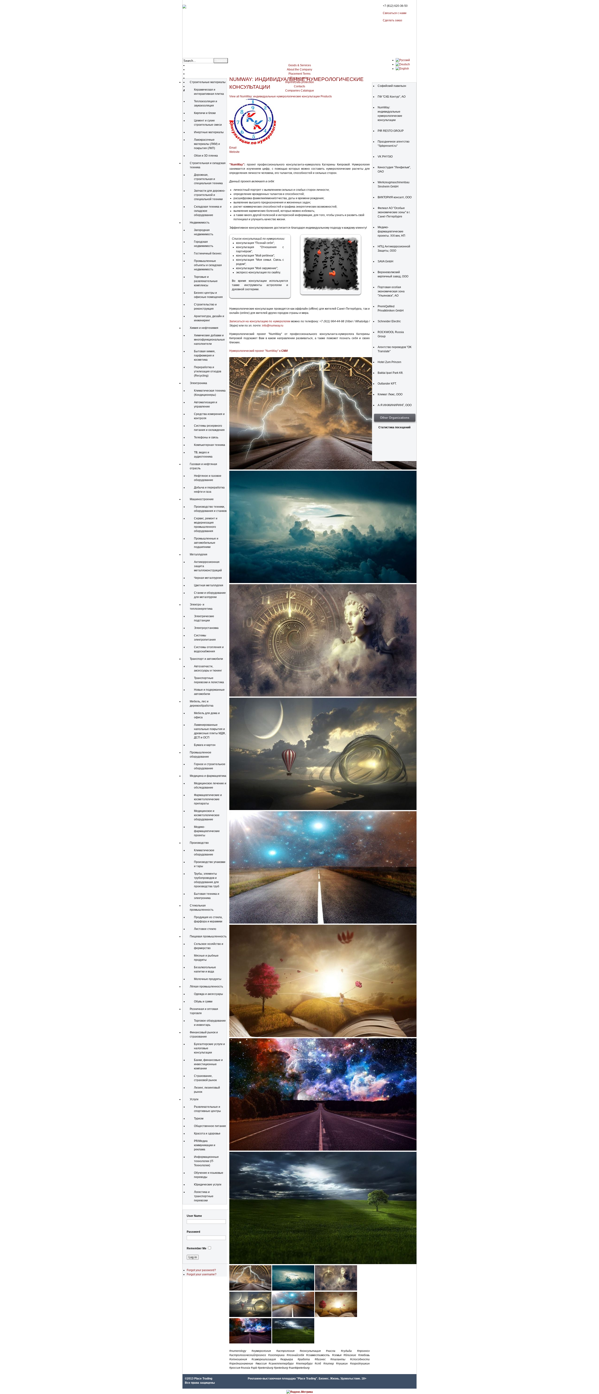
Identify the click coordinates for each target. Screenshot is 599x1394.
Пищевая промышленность (208, 936)
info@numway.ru (272, 325)
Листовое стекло (205, 929)
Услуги (194, 1099)
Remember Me (196, 1248)
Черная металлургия (208, 578)
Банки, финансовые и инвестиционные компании (208, 1064)
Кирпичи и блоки (205, 113)
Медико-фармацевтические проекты (207, 831)
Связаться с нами (394, 13)
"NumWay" (236, 164)
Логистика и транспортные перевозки (203, 1196)
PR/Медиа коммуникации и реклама (204, 1145)
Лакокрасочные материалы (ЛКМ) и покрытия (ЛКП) (207, 144)
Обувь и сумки (203, 1001)
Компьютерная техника (209, 445)
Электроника (198, 383)
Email (233, 147)
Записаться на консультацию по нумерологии (259, 321)
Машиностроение (202, 499)
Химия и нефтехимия (204, 328)
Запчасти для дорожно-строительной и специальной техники (209, 195)
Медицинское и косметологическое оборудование (206, 815)
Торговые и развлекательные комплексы (206, 281)
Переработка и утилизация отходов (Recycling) (207, 371)
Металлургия (198, 554)
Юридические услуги (207, 1184)
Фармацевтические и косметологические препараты (208, 799)
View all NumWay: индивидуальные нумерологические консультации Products (280, 96)
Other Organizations (394, 417)
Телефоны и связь (206, 437)
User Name (194, 1216)
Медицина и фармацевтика (208, 776)
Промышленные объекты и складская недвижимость (208, 265)
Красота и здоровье (207, 1133)
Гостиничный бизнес (208, 253)
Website (234, 152)
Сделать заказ (392, 20)
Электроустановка (206, 628)
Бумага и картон (204, 745)
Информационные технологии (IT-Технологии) (206, 1161)
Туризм (198, 1118)
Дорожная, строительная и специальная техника (208, 179)
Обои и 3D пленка (206, 155)
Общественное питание (210, 1126)
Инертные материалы (209, 132)
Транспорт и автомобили (206, 658)
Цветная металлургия (208, 585)
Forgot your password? (201, 1270)
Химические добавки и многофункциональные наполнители (209, 339)
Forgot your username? (201, 1274)
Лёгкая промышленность (206, 986)
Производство (199, 842)
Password (193, 1231)
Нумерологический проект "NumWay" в (258, 350)
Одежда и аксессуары (208, 994)
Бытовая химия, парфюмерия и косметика (204, 355)
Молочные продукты (207, 979)
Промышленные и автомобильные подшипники (206, 543)
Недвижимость (199, 222)
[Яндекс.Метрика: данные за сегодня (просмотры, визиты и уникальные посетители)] (299, 1392)
